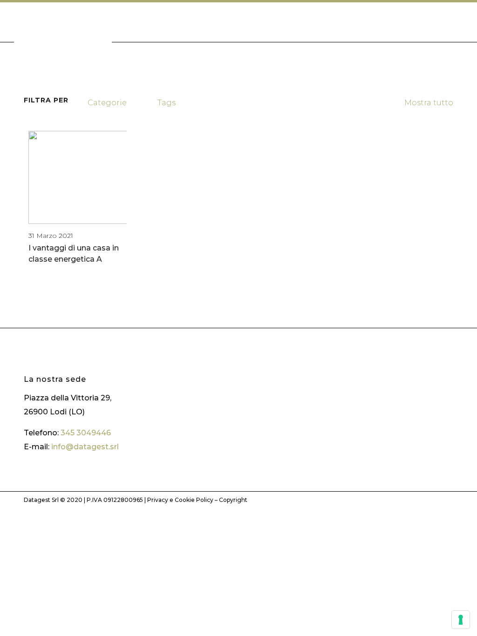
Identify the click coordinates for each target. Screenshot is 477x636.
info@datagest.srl (85, 446)
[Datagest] (63, 27)
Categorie (107, 102)
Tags (166, 102)
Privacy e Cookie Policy (180, 499)
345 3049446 (86, 432)
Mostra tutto (428, 102)
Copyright (233, 499)
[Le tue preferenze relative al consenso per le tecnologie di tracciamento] (461, 620)
